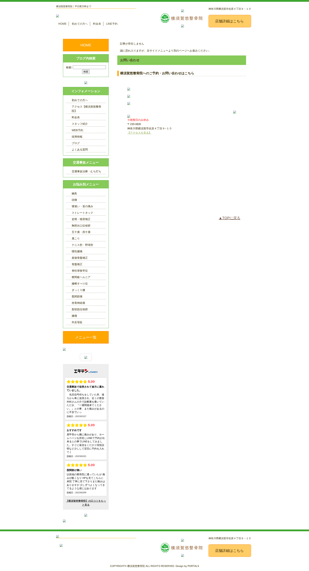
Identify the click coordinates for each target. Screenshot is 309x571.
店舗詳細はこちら (229, 21)
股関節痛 (77, 296)
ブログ (76, 143)
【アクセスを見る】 (139, 132)
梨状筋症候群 (80, 309)
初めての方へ (80, 23)
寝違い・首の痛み (82, 206)
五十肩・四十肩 (81, 232)
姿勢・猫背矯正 (81, 219)
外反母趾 (77, 322)
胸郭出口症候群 (81, 225)
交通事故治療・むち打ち (86, 171)
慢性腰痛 (77, 251)
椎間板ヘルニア (81, 277)
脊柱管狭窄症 (80, 270)
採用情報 (77, 136)
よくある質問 (80, 149)
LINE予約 (111, 23)
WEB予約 (77, 130)
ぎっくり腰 (78, 289)
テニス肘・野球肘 (82, 244)
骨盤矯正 (77, 264)
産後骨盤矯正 (80, 257)
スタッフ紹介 (80, 123)
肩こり (76, 238)
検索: (69, 67)
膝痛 (74, 315)
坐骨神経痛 (78, 302)
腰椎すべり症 (80, 283)
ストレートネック (82, 212)
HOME (62, 23)
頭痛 (74, 199)
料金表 (97, 23)
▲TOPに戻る (229, 218)
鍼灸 (74, 193)
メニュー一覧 (86, 337)
